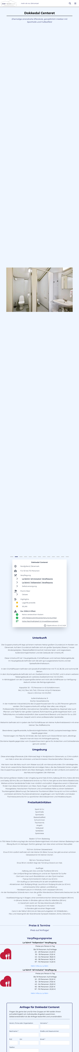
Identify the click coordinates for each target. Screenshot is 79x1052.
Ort (21, 1039)
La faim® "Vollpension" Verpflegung (37, 583)
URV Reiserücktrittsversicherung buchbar (39, 618)
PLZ (10, 1039)
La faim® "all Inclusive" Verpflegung (37, 579)
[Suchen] (69, 3)
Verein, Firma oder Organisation (21, 1023)
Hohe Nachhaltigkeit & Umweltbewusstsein (40, 621)
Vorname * (44, 1023)
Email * (42, 1039)
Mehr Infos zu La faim (39, 966)
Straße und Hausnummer (49, 1031)
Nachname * (13, 1031)
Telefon (12, 1047)
